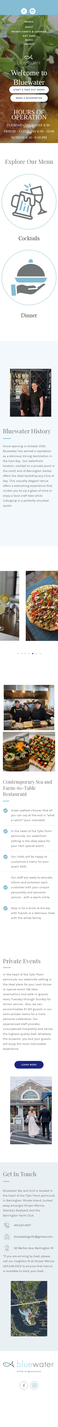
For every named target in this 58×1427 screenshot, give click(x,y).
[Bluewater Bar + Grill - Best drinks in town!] (29, 201)
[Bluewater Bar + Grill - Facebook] (24, 11)
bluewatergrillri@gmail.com (33, 1236)
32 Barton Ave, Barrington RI (33, 1248)
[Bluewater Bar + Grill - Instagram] (32, 11)
